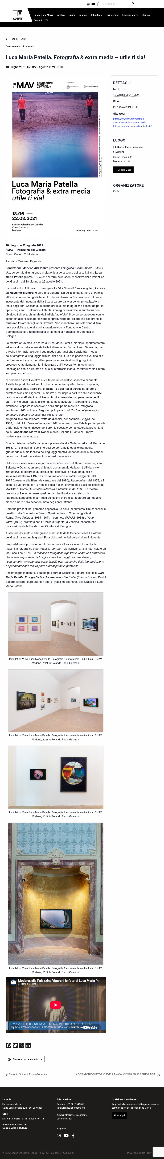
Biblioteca (96, 15)
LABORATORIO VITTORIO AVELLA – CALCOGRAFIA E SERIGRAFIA (114, 1074)
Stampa (146, 15)
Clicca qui (119, 1115)
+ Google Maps (123, 169)
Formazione (112, 15)
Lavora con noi (64, 1118)
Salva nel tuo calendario (25, 1059)
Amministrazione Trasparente (72, 1115)
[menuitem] (43, 15)
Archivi (61, 15)
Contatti (38, 20)
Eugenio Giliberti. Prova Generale (28, 1074)
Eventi (72, 15)
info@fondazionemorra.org (71, 1108)
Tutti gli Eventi (17, 39)
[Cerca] (133, 3)
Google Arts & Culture (15, 1128)
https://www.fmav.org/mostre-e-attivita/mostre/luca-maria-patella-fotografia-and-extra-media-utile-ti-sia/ (132, 122)
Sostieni (83, 15)
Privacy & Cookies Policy (139, 1153)
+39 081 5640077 (75, 1104)
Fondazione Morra (43, 15)
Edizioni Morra (130, 15)
